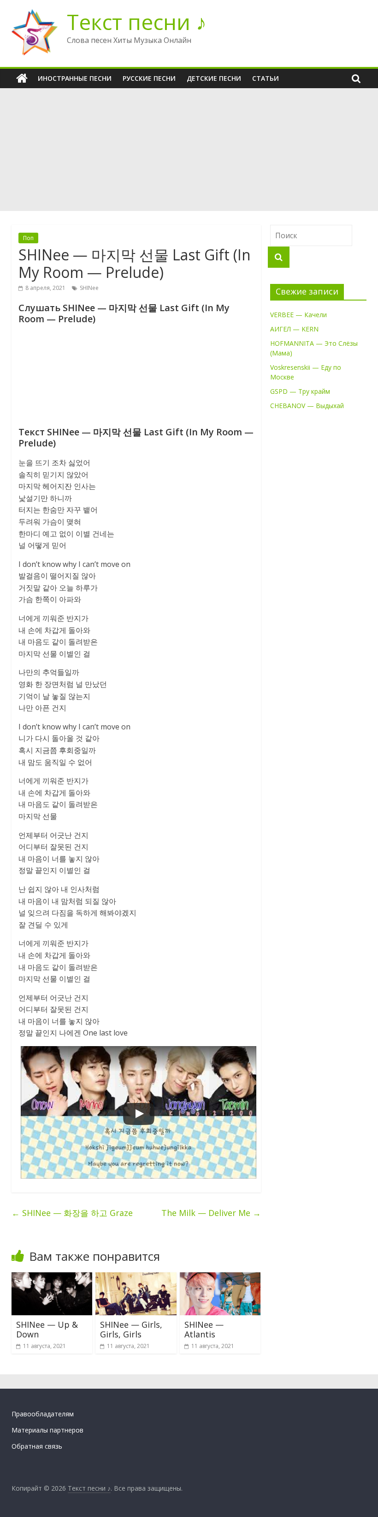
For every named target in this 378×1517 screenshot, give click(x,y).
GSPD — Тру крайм (300, 391)
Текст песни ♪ (137, 21)
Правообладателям (43, 1413)
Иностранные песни (75, 78)
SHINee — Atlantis (204, 1329)
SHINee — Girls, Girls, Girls (131, 1329)
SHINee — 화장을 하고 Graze (72, 1212)
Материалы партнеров (47, 1430)
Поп (28, 238)
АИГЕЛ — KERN (294, 329)
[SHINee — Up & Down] (52, 1278)
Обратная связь (37, 1446)
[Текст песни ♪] (22, 78)
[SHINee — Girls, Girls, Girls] (136, 1278)
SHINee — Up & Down (47, 1329)
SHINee (89, 288)
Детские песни (214, 78)
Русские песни (149, 78)
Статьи (265, 78)
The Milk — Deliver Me (211, 1212)
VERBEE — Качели (298, 314)
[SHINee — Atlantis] (220, 1278)
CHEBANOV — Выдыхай (307, 405)
